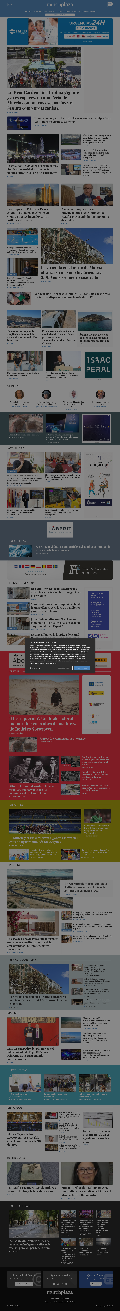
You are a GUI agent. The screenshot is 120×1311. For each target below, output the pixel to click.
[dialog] (60, 655)
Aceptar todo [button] (82, 668)
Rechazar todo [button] (63, 668)
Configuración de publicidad (45, 661)
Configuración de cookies (37, 663)
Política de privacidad (51, 663)
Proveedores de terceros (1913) (75, 652)
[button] (35, 668)
